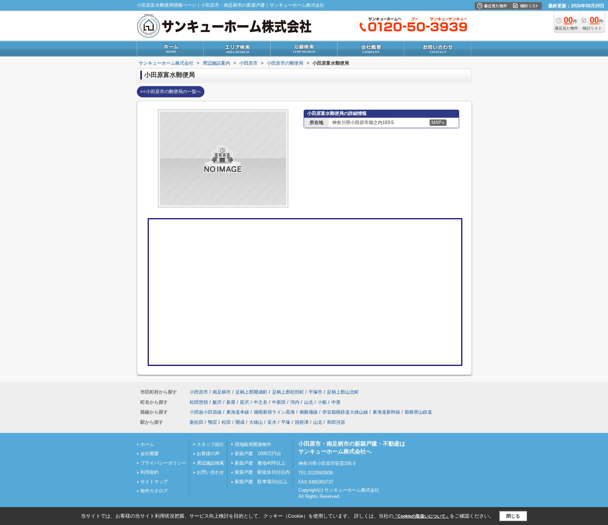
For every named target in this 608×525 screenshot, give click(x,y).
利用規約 (149, 472)
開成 (240, 422)
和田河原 (336, 422)
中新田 (279, 402)
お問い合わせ (210, 472)
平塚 (285, 422)
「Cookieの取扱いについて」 (421, 516)
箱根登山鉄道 (418, 412)
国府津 (302, 422)
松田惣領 (199, 402)
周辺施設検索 (210, 463)
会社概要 (149, 453)
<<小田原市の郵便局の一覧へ (170, 91)
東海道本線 (237, 412)
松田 (226, 422)
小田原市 (199, 392)
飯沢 (217, 402)
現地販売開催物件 (253, 444)
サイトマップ (154, 481)
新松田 (196, 422)
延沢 (244, 402)
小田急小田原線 (206, 412)
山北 (308, 402)
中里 (336, 402)
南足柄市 (222, 392)
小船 (322, 402)
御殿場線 (308, 412)
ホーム (147, 444)
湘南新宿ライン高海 (274, 412)
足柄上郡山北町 (343, 392)
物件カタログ (154, 490)
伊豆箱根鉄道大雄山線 (345, 412)
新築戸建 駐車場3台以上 (261, 481)
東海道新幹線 (386, 412)
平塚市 (315, 392)
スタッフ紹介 (210, 444)
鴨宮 (212, 422)
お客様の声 (208, 453)
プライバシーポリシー (163, 463)
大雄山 (256, 422)
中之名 (260, 402)
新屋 (230, 402)
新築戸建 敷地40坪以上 (260, 463)
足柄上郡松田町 (288, 392)
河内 (294, 402)
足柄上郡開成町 (251, 392)
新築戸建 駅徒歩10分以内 (262, 472)
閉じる (513, 516)
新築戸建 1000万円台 (258, 453)
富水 (272, 422)
